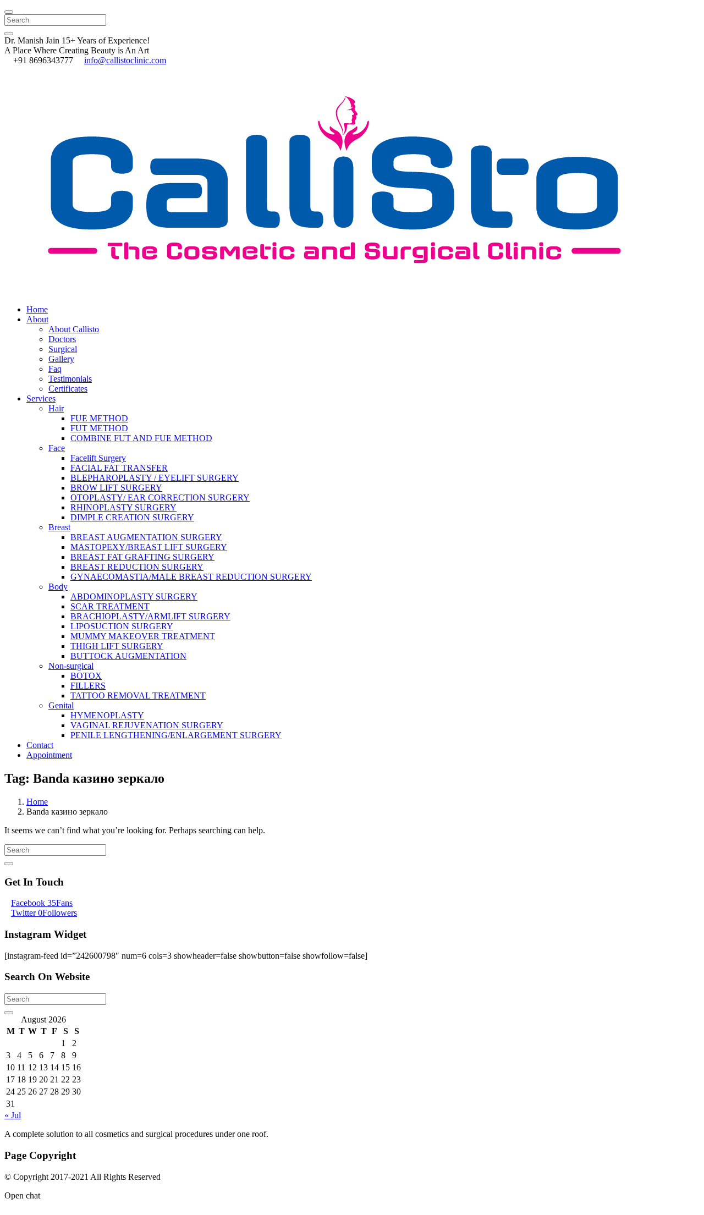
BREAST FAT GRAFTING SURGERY (142, 557)
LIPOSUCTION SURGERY (121, 626)
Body (58, 586)
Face (56, 448)
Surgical (62, 349)
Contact (39, 745)
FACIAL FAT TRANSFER (119, 467)
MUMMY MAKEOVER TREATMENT (142, 636)
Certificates (67, 388)
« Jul (12, 1115)
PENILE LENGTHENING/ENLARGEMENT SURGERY (176, 735)
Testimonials (70, 378)
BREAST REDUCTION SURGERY (137, 566)
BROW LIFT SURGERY (116, 487)
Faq (55, 368)
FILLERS (88, 685)
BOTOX (86, 675)
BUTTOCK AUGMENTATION (128, 656)
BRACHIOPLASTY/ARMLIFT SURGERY (150, 616)
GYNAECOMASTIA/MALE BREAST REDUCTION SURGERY (191, 576)
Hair (56, 408)
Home (37, 309)
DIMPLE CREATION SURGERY (132, 517)
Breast (59, 527)
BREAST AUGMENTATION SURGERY (146, 537)
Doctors (62, 339)
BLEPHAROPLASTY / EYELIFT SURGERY (154, 477)
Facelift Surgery (98, 458)
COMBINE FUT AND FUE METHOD (141, 438)
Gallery (61, 359)
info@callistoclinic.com (125, 60)
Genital (61, 705)
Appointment (49, 755)
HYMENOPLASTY (107, 715)
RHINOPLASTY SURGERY (123, 507)
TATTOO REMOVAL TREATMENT (138, 695)
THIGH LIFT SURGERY (116, 646)
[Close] (8, 12)
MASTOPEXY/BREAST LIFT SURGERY (148, 547)
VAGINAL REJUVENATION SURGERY (146, 725)
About (37, 319)
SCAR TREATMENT (110, 606)
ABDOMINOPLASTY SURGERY (133, 596)
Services (41, 398)
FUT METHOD (99, 428)
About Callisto (73, 329)
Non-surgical (71, 665)
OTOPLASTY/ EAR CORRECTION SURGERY (160, 497)
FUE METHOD (99, 418)
